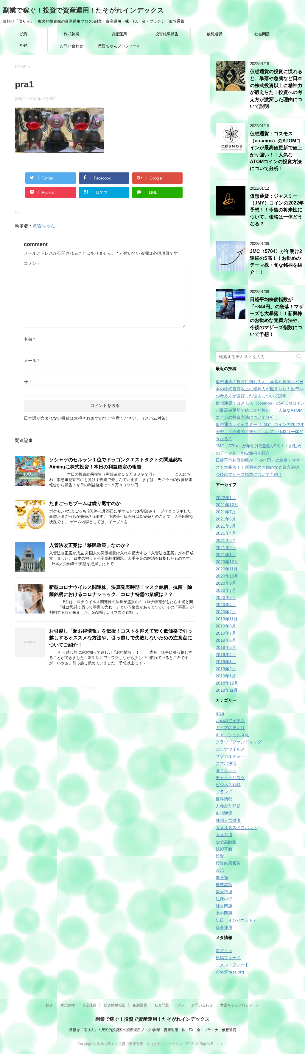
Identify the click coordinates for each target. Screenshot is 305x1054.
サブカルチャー (230, 756)
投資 (24, 34)
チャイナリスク (230, 777)
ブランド (224, 791)
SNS (24, 46)
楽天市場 (224, 891)
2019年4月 (226, 654)
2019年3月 (226, 661)
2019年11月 (227, 618)
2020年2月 (226, 611)
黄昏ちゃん (44, 225)
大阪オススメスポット (236, 827)
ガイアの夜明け (230, 727)
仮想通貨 (214, 34)
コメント (32, 263)
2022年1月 (226, 497)
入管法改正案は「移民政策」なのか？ (89, 545)
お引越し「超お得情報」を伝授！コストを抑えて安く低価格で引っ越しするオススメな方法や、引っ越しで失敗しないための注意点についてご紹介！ (120, 637)
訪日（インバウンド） (236, 920)
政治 (220, 870)
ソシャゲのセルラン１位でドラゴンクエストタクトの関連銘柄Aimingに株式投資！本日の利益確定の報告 (116, 463)
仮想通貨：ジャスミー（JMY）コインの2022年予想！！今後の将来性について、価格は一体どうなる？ (277, 210)
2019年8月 (226, 626)
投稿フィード (228, 957)
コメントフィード (232, 964)
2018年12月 (227, 683)
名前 (29, 339)
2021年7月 (226, 511)
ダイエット (226, 770)
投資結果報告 (166, 34)
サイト (30, 382)
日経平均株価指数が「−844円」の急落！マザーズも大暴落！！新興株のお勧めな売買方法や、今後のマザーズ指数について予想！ (277, 317)
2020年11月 (227, 569)
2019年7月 (226, 633)
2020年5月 (226, 597)
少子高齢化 (226, 841)
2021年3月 (226, 540)
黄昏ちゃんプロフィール (119, 46)
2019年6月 (226, 640)
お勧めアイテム (230, 720)
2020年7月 (226, 590)
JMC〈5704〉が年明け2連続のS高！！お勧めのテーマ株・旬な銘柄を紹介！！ (276, 262)
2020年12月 (227, 561)
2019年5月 (226, 647)
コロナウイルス (230, 749)
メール (31, 360)
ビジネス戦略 (228, 784)
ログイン (224, 950)
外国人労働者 (228, 820)
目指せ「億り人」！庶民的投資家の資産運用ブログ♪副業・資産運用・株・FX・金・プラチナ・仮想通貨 (152, 1030)
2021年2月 (226, 547)
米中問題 (224, 913)
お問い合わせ (71, 46)
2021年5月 (226, 526)
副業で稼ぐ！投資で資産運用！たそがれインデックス (83, 10)
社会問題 (262, 34)
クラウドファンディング (239, 742)
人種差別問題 (228, 806)
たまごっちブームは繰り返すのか (85, 503)
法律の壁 (224, 898)
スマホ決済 (226, 763)
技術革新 (224, 849)
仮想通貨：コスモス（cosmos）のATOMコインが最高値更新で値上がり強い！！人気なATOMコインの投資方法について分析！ (260, 410)
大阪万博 (224, 834)
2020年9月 (226, 583)
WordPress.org (230, 972)
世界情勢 (224, 799)
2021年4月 (226, 533)
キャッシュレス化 (232, 734)
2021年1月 (226, 554)
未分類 (222, 877)
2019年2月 (226, 668)
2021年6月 (226, 519)
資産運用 (119, 34)
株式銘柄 (71, 34)
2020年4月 (226, 604)
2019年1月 (226, 676)
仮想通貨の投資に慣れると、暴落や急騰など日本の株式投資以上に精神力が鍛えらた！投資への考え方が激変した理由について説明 (276, 89)
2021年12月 (227, 504)
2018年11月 (227, 690)
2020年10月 (227, 576)
